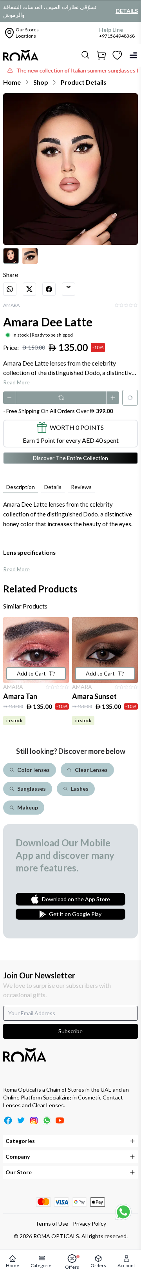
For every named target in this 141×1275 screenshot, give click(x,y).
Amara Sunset (94, 696)
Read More (16, 382)
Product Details (84, 82)
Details (127, 10)
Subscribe (70, 1031)
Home (12, 82)
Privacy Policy (89, 1223)
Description (20, 487)
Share (10, 274)
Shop (40, 82)
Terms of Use (51, 1223)
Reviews (81, 487)
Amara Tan (20, 696)
